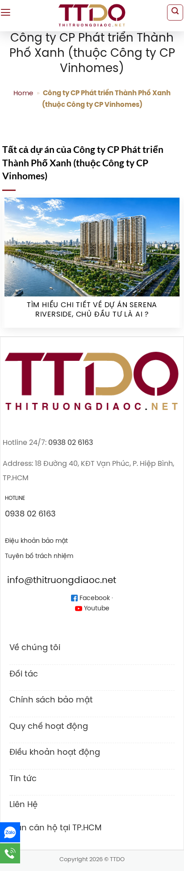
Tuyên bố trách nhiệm (39, 556)
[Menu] (5, 12)
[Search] (175, 12)
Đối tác (23, 674)
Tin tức (23, 778)
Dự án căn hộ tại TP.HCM (52, 828)
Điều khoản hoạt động (54, 752)
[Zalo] (10, 832)
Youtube (95, 608)
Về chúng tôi (34, 647)
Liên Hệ (23, 804)
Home (23, 93)
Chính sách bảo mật (51, 700)
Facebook (94, 598)
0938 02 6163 (70, 443)
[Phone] (10, 853)
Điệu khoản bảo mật (36, 541)
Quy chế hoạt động (48, 726)
